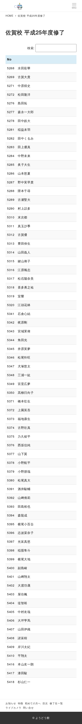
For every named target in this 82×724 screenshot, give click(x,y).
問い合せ (28, 707)
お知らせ (11, 703)
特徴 (20, 703)
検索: (31, 48)
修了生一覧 (56, 703)
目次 (45, 703)
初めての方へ (33, 703)
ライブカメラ (13, 707)
